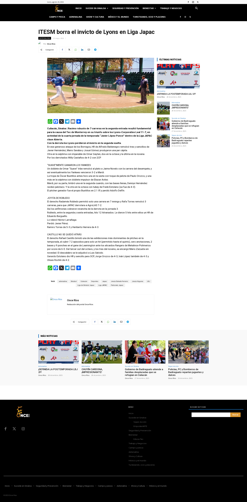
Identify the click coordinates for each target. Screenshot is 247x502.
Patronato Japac (117, 285)
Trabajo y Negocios (171, 8)
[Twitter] (198, 2)
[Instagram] (193, 2)
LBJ (148, 281)
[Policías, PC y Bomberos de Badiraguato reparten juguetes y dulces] (163, 140)
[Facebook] (188, 2)
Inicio (78, 8)
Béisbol (74, 281)
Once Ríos (51, 44)
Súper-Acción (177, 135)
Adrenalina (75, 16)
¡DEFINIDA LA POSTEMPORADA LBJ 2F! (176, 94)
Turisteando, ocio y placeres (149, 16)
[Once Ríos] (40, 44)
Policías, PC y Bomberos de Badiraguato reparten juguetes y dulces (185, 140)
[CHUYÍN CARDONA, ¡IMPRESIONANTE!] (163, 108)
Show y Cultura (95, 16)
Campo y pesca (57, 16)
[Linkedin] (82, 49)
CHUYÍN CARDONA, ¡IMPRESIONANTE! (180, 106)
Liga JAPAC (102, 285)
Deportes (94, 281)
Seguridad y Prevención (125, 8)
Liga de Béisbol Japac (85, 285)
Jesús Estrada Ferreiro (119, 281)
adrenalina (63, 281)
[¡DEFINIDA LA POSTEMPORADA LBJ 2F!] (178, 76)
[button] (196, 8)
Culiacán (84, 281)
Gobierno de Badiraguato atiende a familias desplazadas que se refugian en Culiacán (185, 124)
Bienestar (148, 8)
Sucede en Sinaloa (96, 8)
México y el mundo (118, 16)
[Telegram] (95, 49)
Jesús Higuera (137, 281)
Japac (104, 281)
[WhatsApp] (75, 49)
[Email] (88, 49)
